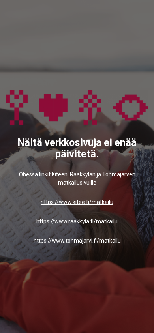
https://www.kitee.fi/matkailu (77, 202)
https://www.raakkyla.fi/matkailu (77, 221)
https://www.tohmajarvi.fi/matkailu (77, 241)
